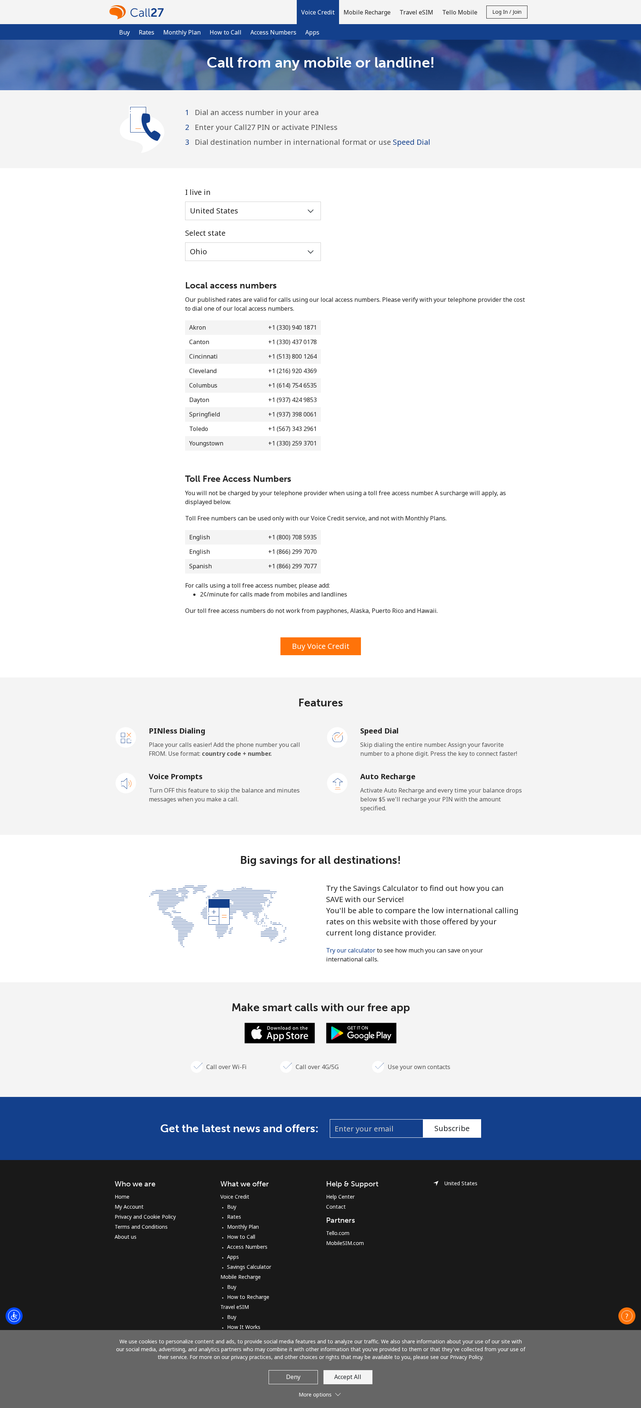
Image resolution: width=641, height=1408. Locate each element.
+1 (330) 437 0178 (292, 342)
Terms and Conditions (141, 1226)
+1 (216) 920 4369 (292, 371)
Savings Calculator (249, 1266)
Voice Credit (234, 1196)
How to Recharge (248, 1296)
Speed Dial (411, 142)
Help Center (340, 1196)
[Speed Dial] (337, 736)
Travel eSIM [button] (416, 12)
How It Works (243, 1326)
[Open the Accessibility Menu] (14, 1315)
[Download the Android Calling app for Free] (361, 1032)
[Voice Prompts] (126, 782)
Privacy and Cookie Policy (145, 1216)
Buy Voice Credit (320, 646)
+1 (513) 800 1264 (292, 356)
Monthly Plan (182, 32)
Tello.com (337, 1233)
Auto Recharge (387, 776)
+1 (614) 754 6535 (292, 385)
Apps (312, 32)
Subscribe (452, 1128)
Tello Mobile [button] (459, 12)
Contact (336, 1206)
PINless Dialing (177, 731)
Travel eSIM (234, 1306)
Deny (293, 1377)
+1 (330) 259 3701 (292, 443)
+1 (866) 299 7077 (292, 566)
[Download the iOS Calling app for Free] (279, 1032)
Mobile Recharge (240, 1276)
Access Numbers (247, 1246)
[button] (318, 12)
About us (126, 1236)
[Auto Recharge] (337, 782)
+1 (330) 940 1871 (292, 327)
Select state (205, 233)
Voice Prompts (176, 776)
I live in (198, 192)
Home (122, 1196)
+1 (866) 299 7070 (292, 552)
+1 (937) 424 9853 (292, 400)
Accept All (347, 1377)
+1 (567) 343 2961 (292, 429)
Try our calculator (350, 950)
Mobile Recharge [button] (367, 12)
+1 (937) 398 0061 (292, 414)
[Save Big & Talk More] (217, 915)
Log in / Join (507, 11)
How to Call (225, 32)
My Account (129, 1206)
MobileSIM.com (345, 1243)
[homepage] (138, 12)
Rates (146, 32)
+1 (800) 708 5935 (292, 537)
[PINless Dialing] (126, 736)
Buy (124, 32)
